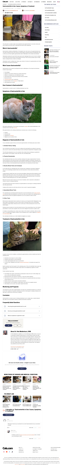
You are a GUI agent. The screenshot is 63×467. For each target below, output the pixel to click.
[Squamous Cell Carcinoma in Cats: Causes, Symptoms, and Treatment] (37, 382)
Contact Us (21, 449)
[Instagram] (4, 452)
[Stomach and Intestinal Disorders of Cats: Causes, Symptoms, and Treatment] (7, 382)
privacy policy (22, 464)
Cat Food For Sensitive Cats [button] (50, 15)
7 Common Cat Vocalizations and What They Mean (37, 405)
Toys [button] (46, 37)
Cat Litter (17, 1)
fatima (8, 419)
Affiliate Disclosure (36, 447)
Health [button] (46, 32)
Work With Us (21, 452)
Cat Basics (14, 403)
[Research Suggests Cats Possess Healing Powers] (27, 401)
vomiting (26, 126)
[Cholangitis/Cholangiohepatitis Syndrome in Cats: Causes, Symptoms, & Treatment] (17, 382)
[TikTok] (12, 452)
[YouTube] (7, 452)
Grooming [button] (47, 34)
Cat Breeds (43, 1)
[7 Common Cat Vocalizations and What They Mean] (37, 401)
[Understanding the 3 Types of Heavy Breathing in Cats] (7, 401)
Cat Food (11, 1)
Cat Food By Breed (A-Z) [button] (49, 10)
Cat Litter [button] (47, 27)
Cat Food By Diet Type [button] (49, 7)
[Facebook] (9, 452)
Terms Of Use (35, 450)
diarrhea (15, 127)
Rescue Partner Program (55, 447)
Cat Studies (24, 403)
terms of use (17, 464)
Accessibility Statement (37, 449)
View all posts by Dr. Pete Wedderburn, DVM (17, 346)
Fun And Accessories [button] (49, 39)
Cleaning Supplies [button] (48, 41)
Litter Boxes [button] (47, 29)
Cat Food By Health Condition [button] (51, 12)
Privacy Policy (35, 452)
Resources (49, 1)
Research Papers (54, 450)
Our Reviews (21, 450)
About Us (20, 447)
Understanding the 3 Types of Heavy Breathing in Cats (6, 405)
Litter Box (23, 1)
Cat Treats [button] (47, 17)
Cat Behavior (36, 1)
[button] (58, 1)
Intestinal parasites (8, 79)
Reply (8, 427)
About (54, 1)
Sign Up (22, 368)
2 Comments (18, 8)
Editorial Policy (54, 449)
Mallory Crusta (13, 430)
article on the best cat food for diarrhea (27, 434)
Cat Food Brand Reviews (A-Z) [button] (50, 20)
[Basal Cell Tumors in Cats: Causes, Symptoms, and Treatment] (27, 382)
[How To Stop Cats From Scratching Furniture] (17, 401)
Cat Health (30, 1)
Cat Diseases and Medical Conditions (14, 4)
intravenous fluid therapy (24, 262)
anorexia (12, 135)
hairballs (15, 80)
